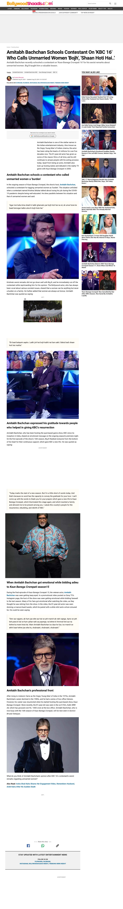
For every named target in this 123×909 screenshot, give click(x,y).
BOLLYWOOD (25, 8)
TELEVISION (33, 8)
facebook (46, 861)
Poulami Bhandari (19, 77)
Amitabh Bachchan (18, 72)
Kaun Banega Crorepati (45, 72)
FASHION (66, 8)
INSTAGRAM (33, 83)
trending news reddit (57, 864)
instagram (24, 864)
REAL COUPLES (82, 8)
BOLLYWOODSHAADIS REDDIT (46, 83)
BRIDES (60, 8)
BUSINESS (74, 8)
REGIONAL (53, 8)
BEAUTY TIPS (102, 8)
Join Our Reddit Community (68, 12)
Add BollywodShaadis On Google (44, 12)
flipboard (38, 861)
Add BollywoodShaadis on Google (44, 136)
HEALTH (110, 8)
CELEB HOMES (93, 8)
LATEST (10, 8)
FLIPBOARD (19, 83)
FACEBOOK (26, 83)
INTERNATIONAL (44, 8)
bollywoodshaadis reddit (38, 864)
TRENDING (17, 8)
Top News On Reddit (87, 12)
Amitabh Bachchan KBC (31, 72)
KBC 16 (55, 72)
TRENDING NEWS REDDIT (62, 83)
